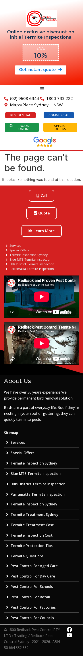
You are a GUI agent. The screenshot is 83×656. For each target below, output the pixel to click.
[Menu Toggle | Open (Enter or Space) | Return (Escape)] (42, 88)
